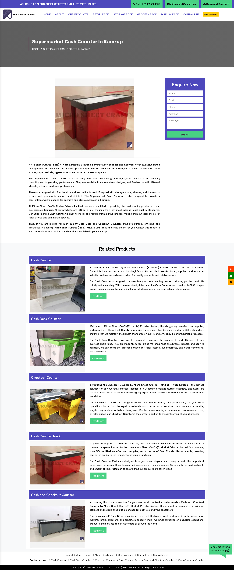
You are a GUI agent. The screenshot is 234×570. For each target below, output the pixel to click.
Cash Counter (58, 560)
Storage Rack (123, 14)
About (59, 14)
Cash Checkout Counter (190, 560)
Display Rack (170, 14)
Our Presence (125, 555)
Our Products (78, 14)
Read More (98, 296)
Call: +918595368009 (147, 4)
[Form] (211, 14)
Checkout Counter (104, 560)
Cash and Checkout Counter (158, 560)
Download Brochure (217, 4)
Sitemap (109, 555)
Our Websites (160, 555)
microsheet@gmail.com (183, 4)
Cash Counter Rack (129, 560)
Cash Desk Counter (80, 560)
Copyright (76, 567)
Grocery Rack (147, 14)
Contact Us (191, 14)
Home (47, 14)
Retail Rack (101, 14)
